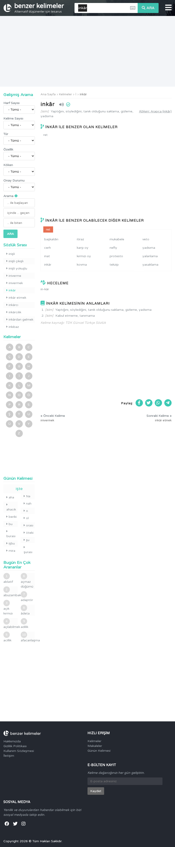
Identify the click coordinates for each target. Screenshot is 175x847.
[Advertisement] (87, 51)
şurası (28, 552)
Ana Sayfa (48, 94)
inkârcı (13, 305)
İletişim (8, 756)
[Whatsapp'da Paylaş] (158, 403)
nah (28, 503)
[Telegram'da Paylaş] (168, 403)
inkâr (83, 94)
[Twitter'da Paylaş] (148, 403)
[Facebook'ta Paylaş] (139, 403)
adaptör (27, 597)
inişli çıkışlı (16, 261)
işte (19, 488)
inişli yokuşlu (18, 268)
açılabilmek (10, 624)
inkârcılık (15, 312)
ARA (150, 8)
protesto (116, 256)
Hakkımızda (12, 741)
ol (27, 518)
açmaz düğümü (27, 581)
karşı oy (82, 248)
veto (145, 239)
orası (29, 525)
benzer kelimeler (39, 7)
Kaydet (95, 791)
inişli (12, 254)
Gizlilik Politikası (15, 746)
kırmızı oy (84, 256)
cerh (47, 248)
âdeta (25, 610)
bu (11, 524)
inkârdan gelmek (21, 319)
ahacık (11, 509)
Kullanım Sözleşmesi (18, 751)
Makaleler (95, 746)
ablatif (8, 579)
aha (11, 497)
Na (28, 496)
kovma (82, 265)
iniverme (15, 276)
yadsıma (148, 248)
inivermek (16, 283)
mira (12, 551)
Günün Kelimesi (99, 751)
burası (10, 536)
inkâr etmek (17, 298)
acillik (7, 637)
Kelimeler (65, 94)
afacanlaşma (28, 637)
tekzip (114, 265)
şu (27, 540)
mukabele (117, 239)
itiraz (80, 239)
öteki (29, 533)
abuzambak (10, 592)
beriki (13, 517)
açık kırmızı (8, 608)
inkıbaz (14, 327)
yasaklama (150, 265)
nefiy (113, 248)
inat (47, 256)
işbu (12, 543)
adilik (24, 624)
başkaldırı (51, 239)
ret (45, 135)
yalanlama (150, 256)
